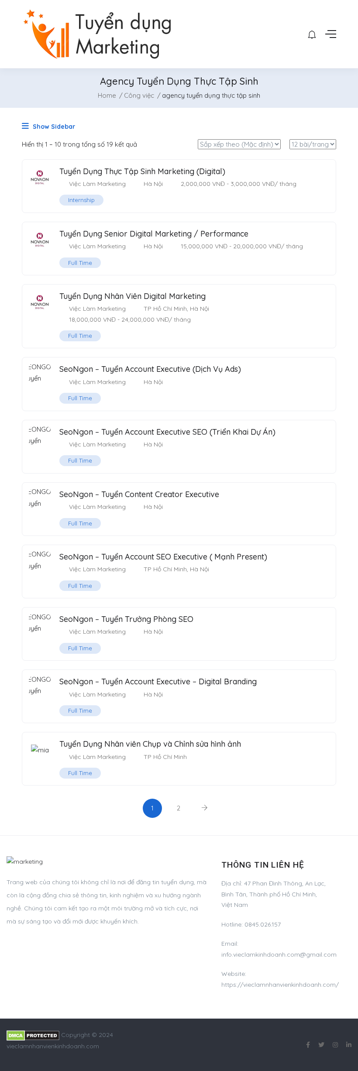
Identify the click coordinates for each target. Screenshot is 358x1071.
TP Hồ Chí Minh (165, 308)
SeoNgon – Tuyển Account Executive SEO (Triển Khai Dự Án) (167, 432)
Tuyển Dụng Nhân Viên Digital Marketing (132, 296)
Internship (81, 199)
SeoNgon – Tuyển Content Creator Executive (139, 494)
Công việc (139, 95)
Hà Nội (153, 184)
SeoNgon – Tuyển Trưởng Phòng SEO (126, 619)
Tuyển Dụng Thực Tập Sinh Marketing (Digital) (142, 171)
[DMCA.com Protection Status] (33, 1035)
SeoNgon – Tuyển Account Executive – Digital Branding (158, 681)
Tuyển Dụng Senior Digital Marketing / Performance (153, 234)
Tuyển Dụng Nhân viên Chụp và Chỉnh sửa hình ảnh (150, 744)
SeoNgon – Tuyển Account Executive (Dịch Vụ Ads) (150, 369)
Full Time (80, 262)
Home (107, 95)
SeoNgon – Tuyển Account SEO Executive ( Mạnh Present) (163, 557)
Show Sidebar (53, 126)
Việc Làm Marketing (97, 184)
